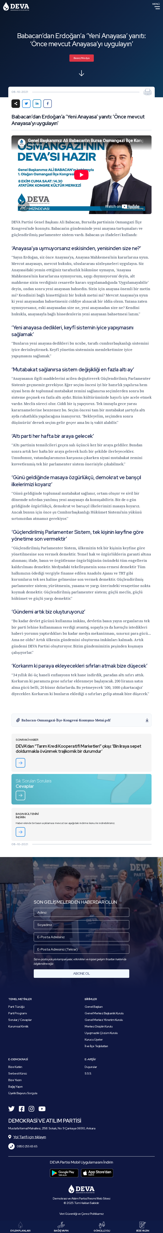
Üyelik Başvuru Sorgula (22, 1093)
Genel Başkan (94, 1007)
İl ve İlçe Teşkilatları (96, 1046)
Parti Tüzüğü (16, 1007)
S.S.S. (88, 1073)
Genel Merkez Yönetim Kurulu (104, 1020)
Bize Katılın (15, 1067)
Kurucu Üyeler (94, 1039)
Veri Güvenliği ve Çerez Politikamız (81, 1214)
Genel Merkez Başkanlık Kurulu (104, 1013)
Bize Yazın (14, 1080)
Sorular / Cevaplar (20, 1020)
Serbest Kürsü (17, 1073)
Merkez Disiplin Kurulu (98, 1026)
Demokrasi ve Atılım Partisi (16, 6)
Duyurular (91, 1067)
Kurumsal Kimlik (18, 1026)
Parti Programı (17, 1013)
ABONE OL (81, 973)
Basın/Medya (82, 58)
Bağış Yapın (15, 1086)
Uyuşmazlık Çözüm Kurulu (101, 1033)
